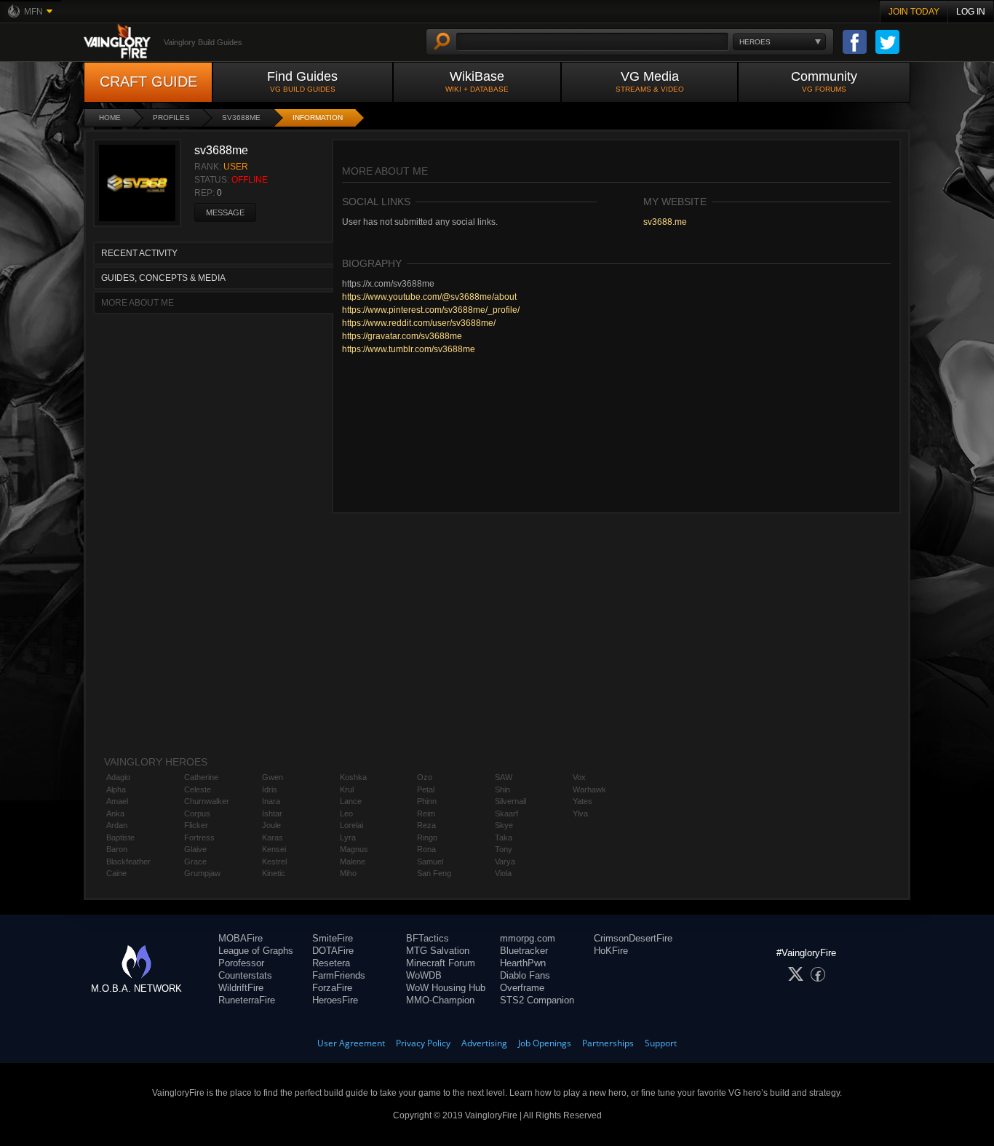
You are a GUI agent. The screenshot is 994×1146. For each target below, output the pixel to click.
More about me (137, 303)
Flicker (196, 825)
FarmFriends (338, 975)
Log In (970, 12)
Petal (425, 789)
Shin (502, 789)
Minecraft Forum (440, 963)
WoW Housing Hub (445, 987)
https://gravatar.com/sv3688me (402, 336)
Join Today (913, 12)
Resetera (331, 963)
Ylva (580, 813)
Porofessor (241, 963)
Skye (504, 825)
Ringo (427, 837)
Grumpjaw (202, 873)
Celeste (197, 789)
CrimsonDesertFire (633, 938)
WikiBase (477, 81)
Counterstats (245, 975)
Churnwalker (206, 801)
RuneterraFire (246, 1000)
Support (661, 1043)
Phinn (427, 801)
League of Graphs (255, 950)
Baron (116, 849)
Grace (195, 861)
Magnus (354, 849)
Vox (579, 777)
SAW (503, 777)
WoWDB (424, 975)
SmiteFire (332, 938)
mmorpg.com (527, 938)
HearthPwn (523, 963)
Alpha (116, 789)
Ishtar (272, 813)
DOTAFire (333, 950)
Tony (503, 849)
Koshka (353, 777)
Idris (269, 789)
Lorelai (351, 825)
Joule (271, 825)
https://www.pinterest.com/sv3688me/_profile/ (431, 310)
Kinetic (273, 873)
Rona (426, 849)
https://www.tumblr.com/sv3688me (408, 349)
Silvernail (510, 801)
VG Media (650, 81)
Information (318, 118)
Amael (117, 801)
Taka (503, 837)
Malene (352, 861)
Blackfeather (128, 861)
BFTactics (427, 938)
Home (110, 118)
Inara (271, 801)
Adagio (118, 777)
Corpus (197, 813)
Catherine (201, 777)
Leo (346, 813)
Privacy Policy (423, 1043)
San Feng (434, 873)
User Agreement (351, 1043)
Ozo (424, 777)
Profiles (171, 118)
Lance (351, 801)
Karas (272, 837)
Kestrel (274, 861)
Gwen (272, 777)
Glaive (195, 849)
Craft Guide (148, 81)
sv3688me (241, 118)
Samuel (430, 861)
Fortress (199, 837)
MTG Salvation (437, 950)
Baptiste (120, 837)
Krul (347, 789)
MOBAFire (240, 938)
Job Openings (544, 1043)
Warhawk (589, 789)
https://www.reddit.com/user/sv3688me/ (419, 323)
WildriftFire (240, 987)
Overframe (522, 987)
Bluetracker (524, 950)
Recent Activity (139, 253)
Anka (115, 813)
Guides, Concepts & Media (163, 278)
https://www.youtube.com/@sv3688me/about (429, 297)
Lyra (348, 837)
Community (824, 81)
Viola (503, 873)
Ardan (116, 825)
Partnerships (608, 1043)
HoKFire (611, 950)
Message (225, 212)
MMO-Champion (440, 1000)
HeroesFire (335, 1000)
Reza (426, 825)
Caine (116, 873)
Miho (348, 873)
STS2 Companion (537, 1000)
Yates (582, 801)
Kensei (274, 849)
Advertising (484, 1043)
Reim (426, 813)
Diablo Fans (525, 975)
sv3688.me (665, 222)
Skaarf (506, 813)
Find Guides (302, 81)
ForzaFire (332, 987)
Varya (505, 861)
